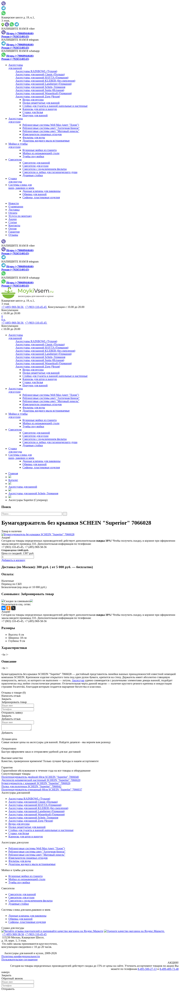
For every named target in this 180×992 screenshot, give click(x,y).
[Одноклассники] (8, 608)
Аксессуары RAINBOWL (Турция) (29, 798)
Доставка (14, 209)
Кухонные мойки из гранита (39, 150)
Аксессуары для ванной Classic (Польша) (33, 801)
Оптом (12, 228)
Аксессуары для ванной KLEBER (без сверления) (38, 808)
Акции (12, 219)
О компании (15, 206)
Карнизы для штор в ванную (39, 109)
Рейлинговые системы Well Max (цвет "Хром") (50, 124)
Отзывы (13, 234)
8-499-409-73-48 (169, 968)
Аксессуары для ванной (22, 486)
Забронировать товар (37, 594)
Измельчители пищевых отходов (42, 134)
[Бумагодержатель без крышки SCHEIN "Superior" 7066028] (90, 534)
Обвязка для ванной (34, 194)
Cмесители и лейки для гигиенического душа (49, 172)
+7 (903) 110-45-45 (36, 306)
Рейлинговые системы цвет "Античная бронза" (51, 128)
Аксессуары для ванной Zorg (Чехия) (30, 820)
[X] (13, 608)
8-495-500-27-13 (147, 968)
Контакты (14, 225)
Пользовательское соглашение (19, 959)
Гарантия (14, 231)
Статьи (12, 222)
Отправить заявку (12, 712)
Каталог (13, 480)
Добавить (7, 732)
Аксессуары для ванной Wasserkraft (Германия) (36, 814)
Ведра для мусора (33, 99)
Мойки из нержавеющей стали (40, 153)
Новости (13, 203)
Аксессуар (78, 680)
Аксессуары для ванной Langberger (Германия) (36, 811)
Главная (13, 473)
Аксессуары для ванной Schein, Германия (33, 493)
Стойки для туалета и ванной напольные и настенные (55, 105)
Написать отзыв (11, 695)
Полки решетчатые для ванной (41, 102)
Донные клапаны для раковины (41, 191)
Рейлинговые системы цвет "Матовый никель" (50, 131)
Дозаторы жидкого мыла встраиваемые (46, 140)
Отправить (7, 988)
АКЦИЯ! (173, 962)
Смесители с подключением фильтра (44, 169)
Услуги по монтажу (20, 215)
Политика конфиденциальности (20, 956)
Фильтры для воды (33, 137)
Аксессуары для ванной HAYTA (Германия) (34, 804)
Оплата (12, 212)
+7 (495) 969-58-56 (12, 306)
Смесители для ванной (36, 162)
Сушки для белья (32, 112)
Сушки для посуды (12, 927)
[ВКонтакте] (3, 608)
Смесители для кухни (35, 165)
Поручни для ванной (35, 115)
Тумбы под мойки (33, 156)
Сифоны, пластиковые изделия (41, 197)
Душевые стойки (32, 175)
